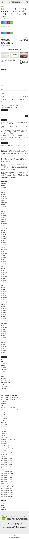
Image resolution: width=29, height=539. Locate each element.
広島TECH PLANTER (6, 464)
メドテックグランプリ (6, 452)
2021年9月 (3, 183)
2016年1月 (3, 321)
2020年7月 (3, 209)
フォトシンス (4, 443)
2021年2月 (3, 194)
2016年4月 (3, 314)
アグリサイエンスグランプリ (8, 407)
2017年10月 (4, 276)
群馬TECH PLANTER (6, 488)
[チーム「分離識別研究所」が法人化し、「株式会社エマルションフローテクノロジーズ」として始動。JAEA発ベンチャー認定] (24, 55)
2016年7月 (3, 308)
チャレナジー (4, 429)
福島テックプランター (6, 483)
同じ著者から (17, 49)
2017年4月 (3, 289)
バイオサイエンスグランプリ (8, 439)
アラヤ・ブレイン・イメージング (9, 410)
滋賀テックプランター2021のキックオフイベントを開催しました (14, 138)
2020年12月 (4, 198)
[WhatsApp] (11, 22)
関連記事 (11, 49)
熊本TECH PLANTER (6, 477)
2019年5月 (3, 238)
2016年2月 (3, 319)
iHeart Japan (4, 367)
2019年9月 (3, 230)
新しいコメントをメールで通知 (10, 105)
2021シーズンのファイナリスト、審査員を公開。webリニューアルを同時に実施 (5, 60)
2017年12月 (4, 272)
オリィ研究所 (4, 418)
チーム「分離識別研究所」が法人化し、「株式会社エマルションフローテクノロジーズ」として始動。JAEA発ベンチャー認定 (24, 61)
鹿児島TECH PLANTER (7, 496)
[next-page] (15, 65)
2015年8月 (3, 331)
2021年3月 (3, 192)
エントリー (3, 145)
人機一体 (3, 456)
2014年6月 (3, 350)
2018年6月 (3, 261)
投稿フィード (4, 505)
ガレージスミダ (5, 420)
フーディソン (4, 441)
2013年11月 (4, 352)
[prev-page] (13, 65)
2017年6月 (3, 285)
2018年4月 (3, 266)
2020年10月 (4, 202)
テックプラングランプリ (7, 433)
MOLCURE (3, 378)
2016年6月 (3, 310)
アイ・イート (4, 405)
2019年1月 (3, 247)
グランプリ (3, 422)
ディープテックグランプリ (7, 431)
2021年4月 (3, 190)
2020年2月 (3, 219)
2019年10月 (4, 228)
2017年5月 (3, 287)
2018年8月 (3, 257)
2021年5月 (3, 188)
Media (2, 376)
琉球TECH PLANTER (6, 479)
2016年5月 (3, 312)
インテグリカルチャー (6, 414)
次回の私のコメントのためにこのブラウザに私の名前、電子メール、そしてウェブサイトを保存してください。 (14, 99)
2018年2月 (3, 268)
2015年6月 (3, 335)
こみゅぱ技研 (4, 424)
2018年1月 (3, 270)
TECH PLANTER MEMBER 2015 (9, 395)
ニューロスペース (5, 437)
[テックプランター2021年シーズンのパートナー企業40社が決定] (14, 55)
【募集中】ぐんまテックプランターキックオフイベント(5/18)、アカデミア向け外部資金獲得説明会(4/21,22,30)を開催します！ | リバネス (14, 168)
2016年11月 (4, 300)
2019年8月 (3, 232)
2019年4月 (3, 240)
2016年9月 (3, 304)
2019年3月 (3, 242)
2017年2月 (3, 293)
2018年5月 (3, 264)
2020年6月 (3, 211)
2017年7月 (3, 283)
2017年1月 (3, 295)
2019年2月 (3, 245)
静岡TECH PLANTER (6, 492)
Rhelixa (3, 391)
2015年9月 (3, 329)
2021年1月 (3, 196)
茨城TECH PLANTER (6, 490)
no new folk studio (5, 380)
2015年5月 (3, 338)
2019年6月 (3, 236)
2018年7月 (3, 259)
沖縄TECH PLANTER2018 (7, 473)
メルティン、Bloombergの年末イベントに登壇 (21, 40)
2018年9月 (3, 255)
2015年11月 (4, 325)
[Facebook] (2, 22)
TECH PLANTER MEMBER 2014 (9, 393)
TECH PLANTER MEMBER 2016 (9, 397)
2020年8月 (3, 207)
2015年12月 (4, 323)
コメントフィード (5, 507)
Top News (3, 401)
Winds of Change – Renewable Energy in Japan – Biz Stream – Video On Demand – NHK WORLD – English (7, 42)
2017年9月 (3, 278)
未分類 (2, 469)
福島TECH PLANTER (6, 481)
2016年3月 (3, 316)
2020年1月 (3, 221)
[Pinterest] (8, 22)
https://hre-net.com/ (5, 26)
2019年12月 (4, 223)
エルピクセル (4, 416)
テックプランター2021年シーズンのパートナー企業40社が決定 (14, 60)
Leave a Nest (4, 374)
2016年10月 (4, 302)
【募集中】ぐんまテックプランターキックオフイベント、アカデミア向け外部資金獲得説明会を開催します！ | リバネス (14, 176)
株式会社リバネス (17, 523)
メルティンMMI (4, 454)
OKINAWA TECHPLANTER (8, 382)
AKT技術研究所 (5, 363)
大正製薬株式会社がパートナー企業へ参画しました (14, 135)
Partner (2, 384)
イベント (3, 412)
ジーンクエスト (5, 426)
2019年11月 (4, 226)
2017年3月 (3, 291)
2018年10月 (4, 253)
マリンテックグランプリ (7, 445)
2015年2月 (3, 344)
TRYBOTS (3, 403)
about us (3, 361)
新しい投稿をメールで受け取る (10, 107)
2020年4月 (3, 215)
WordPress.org (4, 509)
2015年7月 (3, 333)
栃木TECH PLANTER (6, 471)
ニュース (2, 6)
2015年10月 (4, 327)
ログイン (3, 503)
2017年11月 (4, 274)
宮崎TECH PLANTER (6, 460)
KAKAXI (3, 372)
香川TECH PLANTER (6, 494)
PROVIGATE (4, 388)
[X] (5, 22)
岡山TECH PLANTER (6, 462)
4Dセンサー (4, 359)
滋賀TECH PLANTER (6, 475)
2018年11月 (4, 251)
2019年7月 (3, 234)
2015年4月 (3, 340)
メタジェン (3, 450)
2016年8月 (3, 306)
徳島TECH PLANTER (6, 467)
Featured (3, 365)
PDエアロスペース (5, 386)
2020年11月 (4, 200)
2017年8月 (3, 281)
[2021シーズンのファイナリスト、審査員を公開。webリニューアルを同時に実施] (5, 55)
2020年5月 (3, 213)
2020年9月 (3, 204)
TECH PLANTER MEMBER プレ (9, 399)
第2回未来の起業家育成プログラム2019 (11, 486)
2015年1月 (3, 346)
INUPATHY (3, 369)
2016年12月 (4, 297)
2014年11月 (4, 348)
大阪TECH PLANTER (6, 458)
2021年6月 (3, 185)
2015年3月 (3, 342)
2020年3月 (3, 217)
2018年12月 (4, 249)
